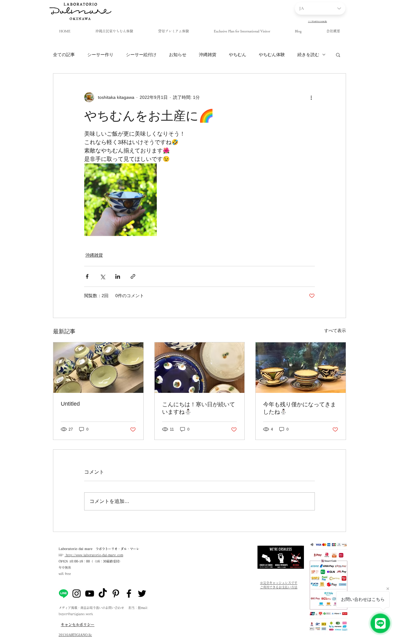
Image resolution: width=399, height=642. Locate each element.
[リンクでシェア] (133, 276)
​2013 (62, 635)
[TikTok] (102, 593)
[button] (338, 54)
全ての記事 (64, 54)
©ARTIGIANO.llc (79, 635)
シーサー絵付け (141, 54)
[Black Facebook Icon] (128, 593)
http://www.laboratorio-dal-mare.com (94, 555)
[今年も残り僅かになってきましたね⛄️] (301, 367)
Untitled (70, 404)
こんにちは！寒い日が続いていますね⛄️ (198, 408)
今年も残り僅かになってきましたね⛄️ (299, 408)
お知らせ (177, 54)
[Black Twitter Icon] (142, 593)
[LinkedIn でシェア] (118, 276)
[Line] (63, 593)
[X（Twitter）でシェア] (102, 276)
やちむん (237, 54)
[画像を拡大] (120, 199)
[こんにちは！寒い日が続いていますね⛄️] (200, 367)
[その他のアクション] (311, 97)
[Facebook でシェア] (87, 276)
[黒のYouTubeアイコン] (89, 593)
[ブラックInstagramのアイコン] (76, 593)
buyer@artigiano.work (76, 613)
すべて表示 (335, 330)
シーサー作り (100, 54)
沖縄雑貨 (207, 54)
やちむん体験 (272, 54)
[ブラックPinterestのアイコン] (115, 593)
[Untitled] (98, 367)
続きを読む (308, 54)
